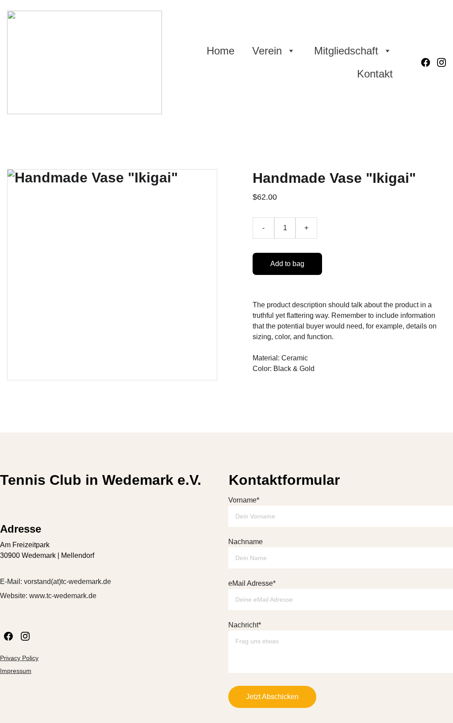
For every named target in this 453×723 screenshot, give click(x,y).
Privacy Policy (19, 657)
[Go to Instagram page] (441, 62)
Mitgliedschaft (346, 51)
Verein (267, 51)
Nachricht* (244, 625)
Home (220, 51)
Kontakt (375, 74)
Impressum (15, 670)
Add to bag (287, 263)
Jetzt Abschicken (272, 696)
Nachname (245, 541)
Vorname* (243, 500)
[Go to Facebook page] (429, 62)
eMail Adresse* (252, 583)
